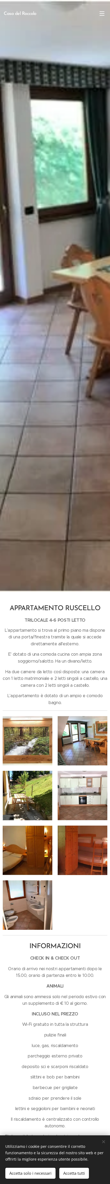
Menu (102, 13)
